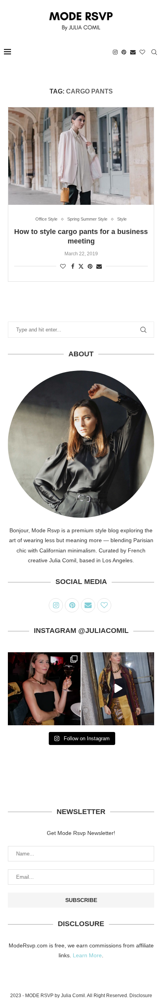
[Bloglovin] (142, 52)
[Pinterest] (124, 52)
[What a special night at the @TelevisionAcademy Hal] (44, 688)
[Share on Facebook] (72, 266)
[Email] (133, 52)
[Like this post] (63, 266)
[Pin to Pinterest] (90, 266)
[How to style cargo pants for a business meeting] (81, 156)
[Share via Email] (99, 266)
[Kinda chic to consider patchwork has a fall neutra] (117, 688)
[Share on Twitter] (81, 266)
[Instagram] (115, 52)
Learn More (87, 955)
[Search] (154, 52)
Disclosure (140, 995)
